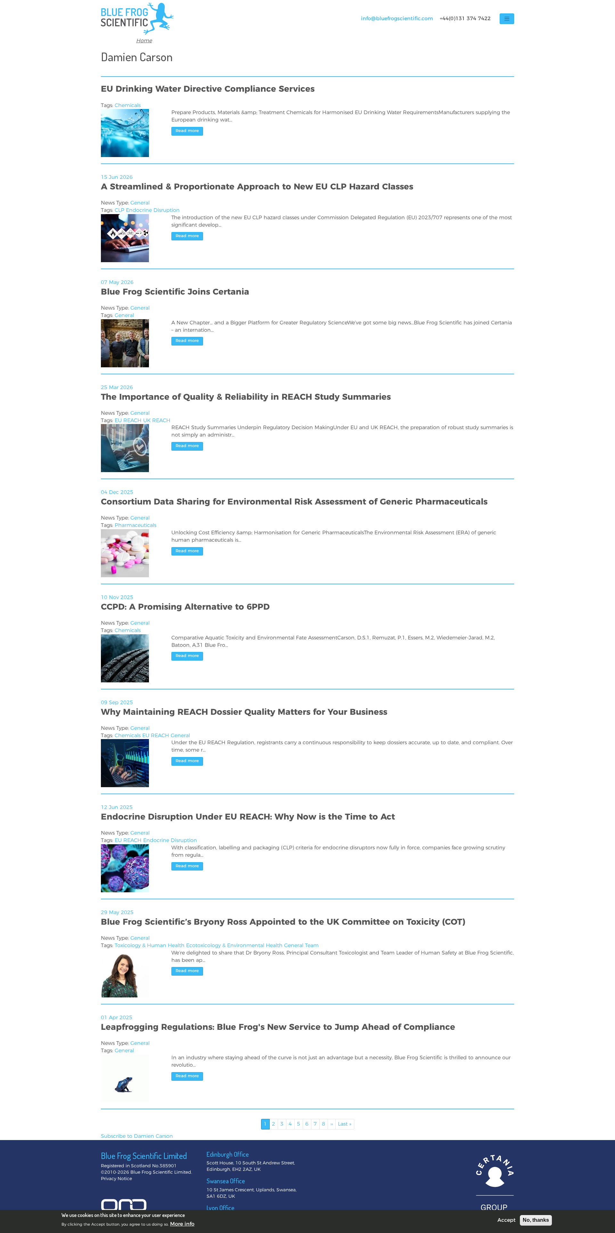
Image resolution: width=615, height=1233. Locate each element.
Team (312, 945)
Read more (187, 131)
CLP (119, 210)
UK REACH (156, 420)
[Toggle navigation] (507, 18)
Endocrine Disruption (153, 210)
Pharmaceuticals (135, 525)
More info (182, 1224)
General (140, 202)
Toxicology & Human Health (149, 945)
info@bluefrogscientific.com (397, 18)
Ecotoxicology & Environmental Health (234, 945)
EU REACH (128, 420)
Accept (506, 1220)
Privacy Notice (116, 1179)
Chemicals (128, 105)
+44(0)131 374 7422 (465, 18)
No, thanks (536, 1220)
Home (144, 40)
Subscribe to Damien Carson (137, 1136)
